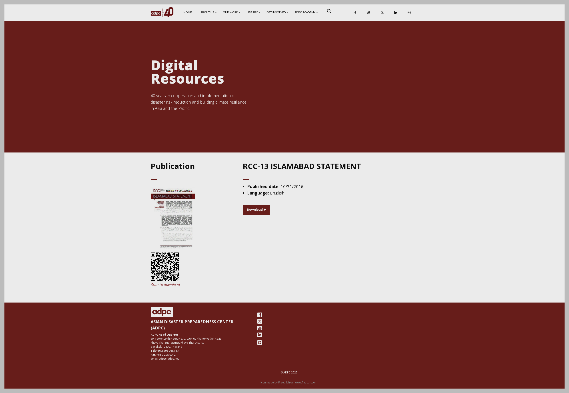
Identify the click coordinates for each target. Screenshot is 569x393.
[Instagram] (409, 12)
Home (188, 12)
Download (255, 209)
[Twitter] (259, 321)
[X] (382, 12)
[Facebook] (355, 12)
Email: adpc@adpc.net (165, 359)
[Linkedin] (395, 12)
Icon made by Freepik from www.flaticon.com (288, 382)
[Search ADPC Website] (329, 11)
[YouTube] (368, 12)
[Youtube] (259, 328)
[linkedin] (259, 335)
